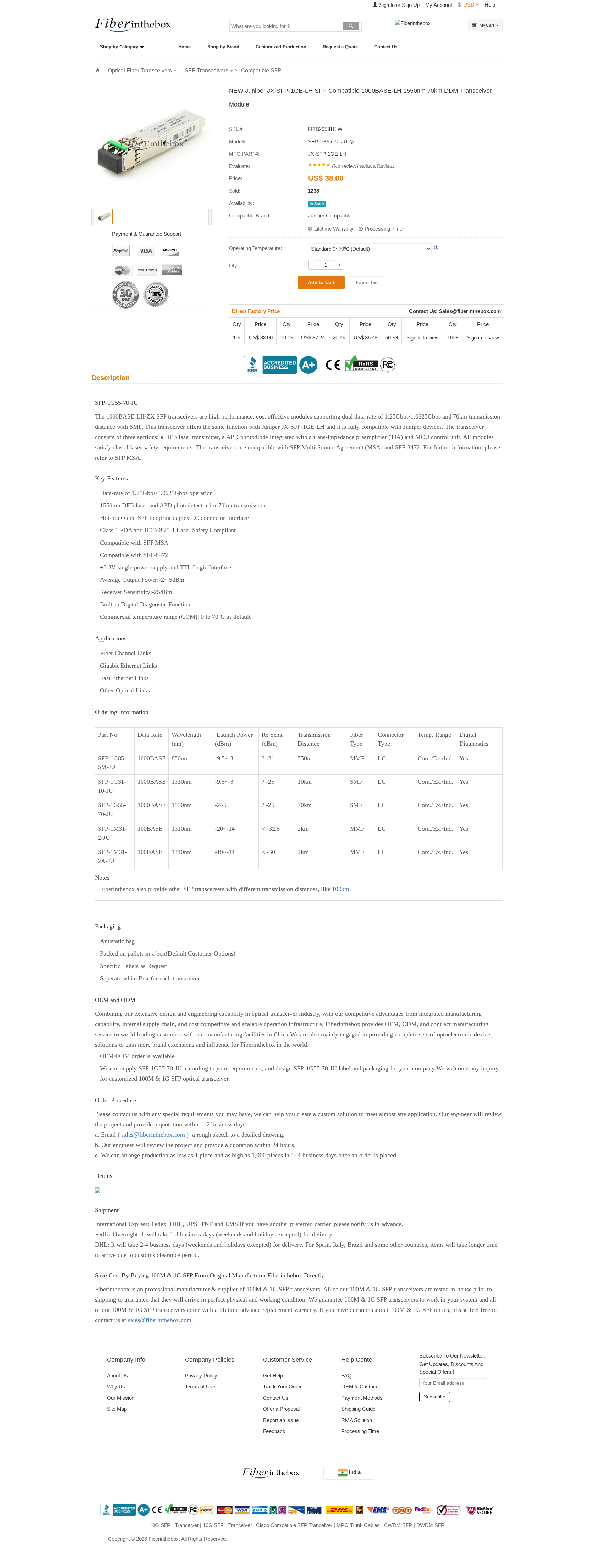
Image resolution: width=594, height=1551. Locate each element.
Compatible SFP (261, 71)
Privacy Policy (201, 1376)
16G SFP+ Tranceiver (227, 1525)
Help (490, 5)
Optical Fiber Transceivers (140, 71)
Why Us (116, 1387)
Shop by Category (119, 46)
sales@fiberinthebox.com (153, 1134)
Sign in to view (422, 338)
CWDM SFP (398, 1525)
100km (340, 888)
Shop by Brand (223, 46)
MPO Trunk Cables (358, 1525)
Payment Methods (362, 1398)
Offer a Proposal (281, 1409)
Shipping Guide (358, 1409)
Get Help (273, 1376)
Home (184, 46)
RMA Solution (356, 1420)
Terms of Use (200, 1387)
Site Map (117, 1409)
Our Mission (120, 1398)
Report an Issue (281, 1420)
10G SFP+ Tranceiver (174, 1525)
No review (345, 166)
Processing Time (384, 229)
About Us (117, 1376)
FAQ (346, 1376)
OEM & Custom (359, 1387)
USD (466, 5)
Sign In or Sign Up (399, 5)
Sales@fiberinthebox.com (470, 311)
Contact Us (385, 46)
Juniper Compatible (329, 216)
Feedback (274, 1431)
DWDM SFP (430, 1525)
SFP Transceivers (206, 71)
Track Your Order (282, 1387)
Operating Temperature (254, 248)
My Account (438, 5)
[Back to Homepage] (98, 70)
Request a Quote (340, 46)
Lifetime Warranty (333, 229)
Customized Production (281, 46)
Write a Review (377, 166)
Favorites (367, 282)
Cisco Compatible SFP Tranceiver (294, 1525)
